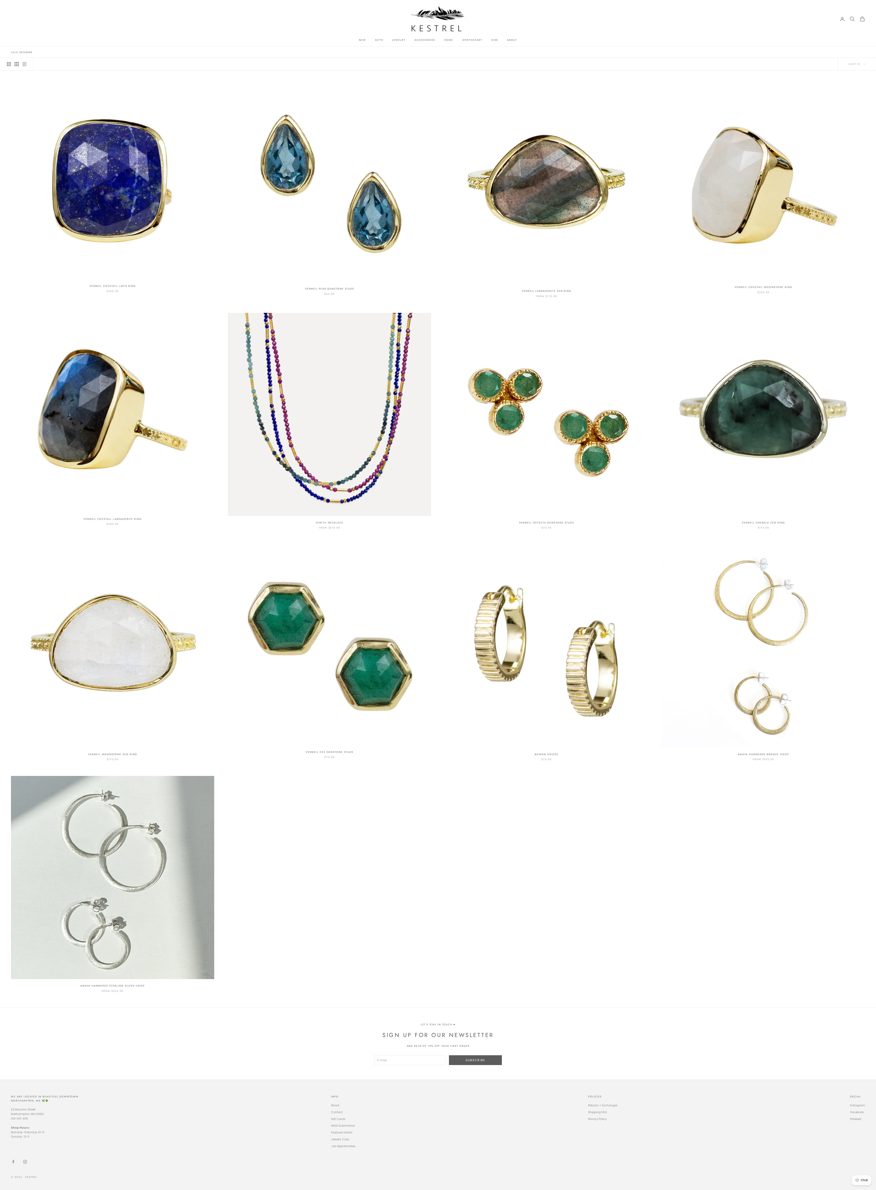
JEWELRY (398, 40)
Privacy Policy (597, 1119)
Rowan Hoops (546, 754)
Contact (337, 1112)
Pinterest (855, 1119)
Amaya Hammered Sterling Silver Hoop (112, 986)
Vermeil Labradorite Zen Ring (546, 291)
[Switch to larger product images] (9, 64)
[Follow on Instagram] (25, 1161)
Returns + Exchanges (603, 1105)
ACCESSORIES (425, 40)
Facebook (857, 1112)
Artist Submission (343, 1126)
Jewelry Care (340, 1139)
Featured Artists (341, 1132)
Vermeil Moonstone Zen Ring (112, 754)
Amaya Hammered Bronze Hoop (763, 754)
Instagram (857, 1105)
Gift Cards (338, 1119)
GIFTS (379, 40)
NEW (362, 40)
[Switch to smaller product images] (17, 64)
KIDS (494, 40)
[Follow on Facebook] (13, 1161)
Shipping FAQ (597, 1112)
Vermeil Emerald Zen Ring (763, 522)
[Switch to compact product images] (24, 64)
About (335, 1105)
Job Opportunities (343, 1146)
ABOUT (512, 40)
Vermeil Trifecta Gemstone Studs (546, 522)
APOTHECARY (472, 40)
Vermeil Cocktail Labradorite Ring (112, 519)
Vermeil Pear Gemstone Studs (329, 288)
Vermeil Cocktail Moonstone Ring (763, 287)
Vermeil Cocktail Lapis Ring (112, 286)
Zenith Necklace (329, 522)
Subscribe (475, 1060)
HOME (448, 40)
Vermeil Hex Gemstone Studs (329, 752)
